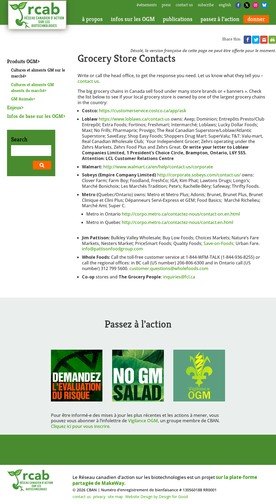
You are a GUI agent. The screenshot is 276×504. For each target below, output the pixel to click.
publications (177, 19)
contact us (184, 5)
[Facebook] (238, 5)
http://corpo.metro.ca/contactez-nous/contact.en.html (177, 222)
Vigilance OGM (143, 421)
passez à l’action (220, 19)
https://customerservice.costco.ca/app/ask (142, 111)
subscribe (206, 5)
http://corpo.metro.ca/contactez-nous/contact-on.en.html (181, 214)
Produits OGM (22, 61)
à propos (92, 19)
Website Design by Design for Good (156, 496)
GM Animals (22, 99)
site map (115, 496)
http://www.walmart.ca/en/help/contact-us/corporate (158, 167)
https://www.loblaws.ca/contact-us (134, 119)
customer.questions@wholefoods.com (169, 268)
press (166, 5)
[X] (247, 5)
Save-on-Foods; (218, 243)
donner (256, 19)
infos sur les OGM (133, 19)
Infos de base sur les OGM (35, 116)
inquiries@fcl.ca (179, 277)
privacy (99, 496)
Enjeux (14, 107)
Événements (147, 5)
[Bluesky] (264, 5)
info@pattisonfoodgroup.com (112, 249)
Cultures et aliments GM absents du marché (32, 87)
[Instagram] (255, 5)
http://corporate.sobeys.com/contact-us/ (199, 175)
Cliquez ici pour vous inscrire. (81, 426)
